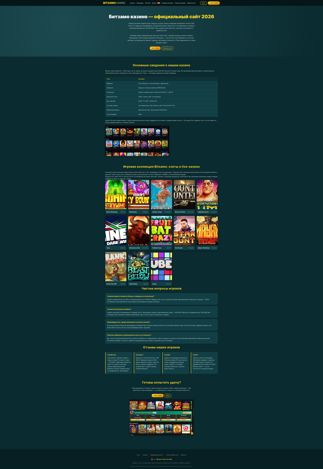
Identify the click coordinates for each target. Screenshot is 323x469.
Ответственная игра (172, 455)
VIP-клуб (147, 3)
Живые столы (191, 3)
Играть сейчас (155, 48)
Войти (203, 3)
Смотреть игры (167, 48)
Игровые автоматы (167, 3)
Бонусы (156, 3)
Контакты (183, 455)
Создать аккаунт (213, 3)
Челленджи (139, 3)
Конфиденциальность (156, 455)
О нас (138, 455)
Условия (145, 455)
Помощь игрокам (180, 3)
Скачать (132, 3)
